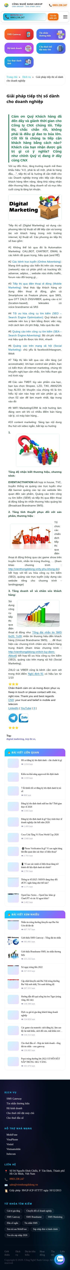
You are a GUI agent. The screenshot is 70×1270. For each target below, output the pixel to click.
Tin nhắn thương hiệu (18, 1103)
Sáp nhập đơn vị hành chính (45, 1229)
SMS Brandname (34, 1217)
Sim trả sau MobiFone (17, 1229)
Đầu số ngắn (12, 1223)
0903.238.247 (17, 1179)
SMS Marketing (55, 1217)
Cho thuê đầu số (15, 1118)
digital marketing (15, 739)
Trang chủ (12, 77)
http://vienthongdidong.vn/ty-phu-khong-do (33, 568)
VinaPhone (12, 1139)
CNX (11, 700)
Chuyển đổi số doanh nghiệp (39, 1211)
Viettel (10, 1144)
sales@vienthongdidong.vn (24, 1184)
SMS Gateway (14, 1098)
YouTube (26, 708)
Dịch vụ (26, 77)
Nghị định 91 (35, 673)
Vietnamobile (14, 1149)
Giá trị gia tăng (13, 1211)
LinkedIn (13, 708)
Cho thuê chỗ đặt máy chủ (20, 1113)
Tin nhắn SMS (31, 1223)
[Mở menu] (65, 17)
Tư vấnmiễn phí (53, 17)
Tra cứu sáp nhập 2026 (17, 1235)
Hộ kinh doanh (14, 1108)
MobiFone (12, 1134)
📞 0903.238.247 (58, 5)
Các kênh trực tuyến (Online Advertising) (36, 261)
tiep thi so (30, 739)
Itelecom (11, 1154)
